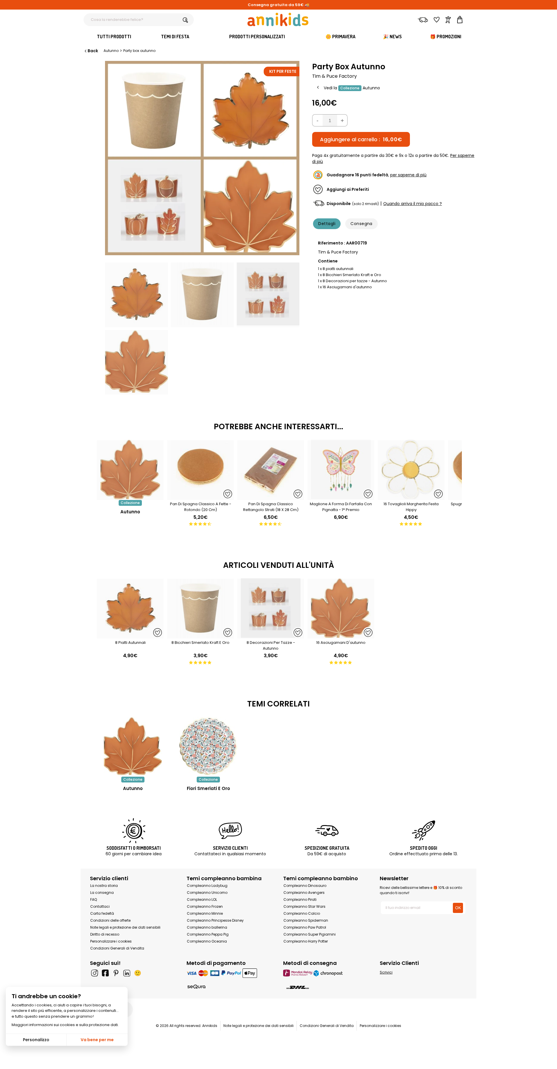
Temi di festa (175, 36)
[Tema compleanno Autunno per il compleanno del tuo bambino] (133, 746)
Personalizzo (36, 1040)
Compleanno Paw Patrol (304, 927)
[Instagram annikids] (94, 973)
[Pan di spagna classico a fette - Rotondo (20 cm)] (200, 497)
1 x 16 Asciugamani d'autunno (345, 287)
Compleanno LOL (202, 899)
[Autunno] (130, 497)
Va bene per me (97, 1040)
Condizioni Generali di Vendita (117, 948)
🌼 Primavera (340, 36)
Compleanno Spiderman (305, 920)
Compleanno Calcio (301, 913)
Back (93, 51)
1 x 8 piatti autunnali (335, 268)
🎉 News (392, 36)
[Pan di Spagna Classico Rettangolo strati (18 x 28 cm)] (271, 497)
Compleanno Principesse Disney (215, 920)
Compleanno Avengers (304, 892)
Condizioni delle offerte (110, 920)
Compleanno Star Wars (304, 906)
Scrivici (386, 972)
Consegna (361, 224)
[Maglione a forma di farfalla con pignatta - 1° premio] (341, 497)
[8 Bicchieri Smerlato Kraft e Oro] (200, 635)
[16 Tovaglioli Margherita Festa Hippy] (411, 497)
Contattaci (100, 906)
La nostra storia (104, 885)
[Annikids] (277, 19)
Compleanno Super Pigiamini (309, 934)
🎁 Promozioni (445, 36)
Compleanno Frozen (205, 906)
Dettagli (326, 224)
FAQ (93, 899)
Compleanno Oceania (207, 941)
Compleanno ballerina (207, 927)
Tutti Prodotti (114, 36)
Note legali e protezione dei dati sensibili (125, 927)
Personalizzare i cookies (111, 941)
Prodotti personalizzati (257, 36)
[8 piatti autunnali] (130, 635)
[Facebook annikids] (105, 973)
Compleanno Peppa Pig (208, 934)
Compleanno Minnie (205, 913)
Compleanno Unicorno (207, 892)
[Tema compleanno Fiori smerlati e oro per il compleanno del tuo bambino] (208, 746)
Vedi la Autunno (352, 88)
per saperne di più (408, 175)
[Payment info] (230, 973)
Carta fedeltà (102, 913)
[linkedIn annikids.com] (126, 973)
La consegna (102, 892)
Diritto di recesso (104, 934)
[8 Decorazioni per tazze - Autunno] (271, 635)
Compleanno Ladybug (207, 885)
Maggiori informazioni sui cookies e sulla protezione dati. (65, 1025)
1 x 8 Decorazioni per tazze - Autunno (352, 281)
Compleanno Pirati (300, 899)
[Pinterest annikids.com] (116, 973)
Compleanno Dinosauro (304, 885)
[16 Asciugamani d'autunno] (341, 635)
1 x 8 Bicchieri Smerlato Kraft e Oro (349, 275)
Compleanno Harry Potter (305, 941)
